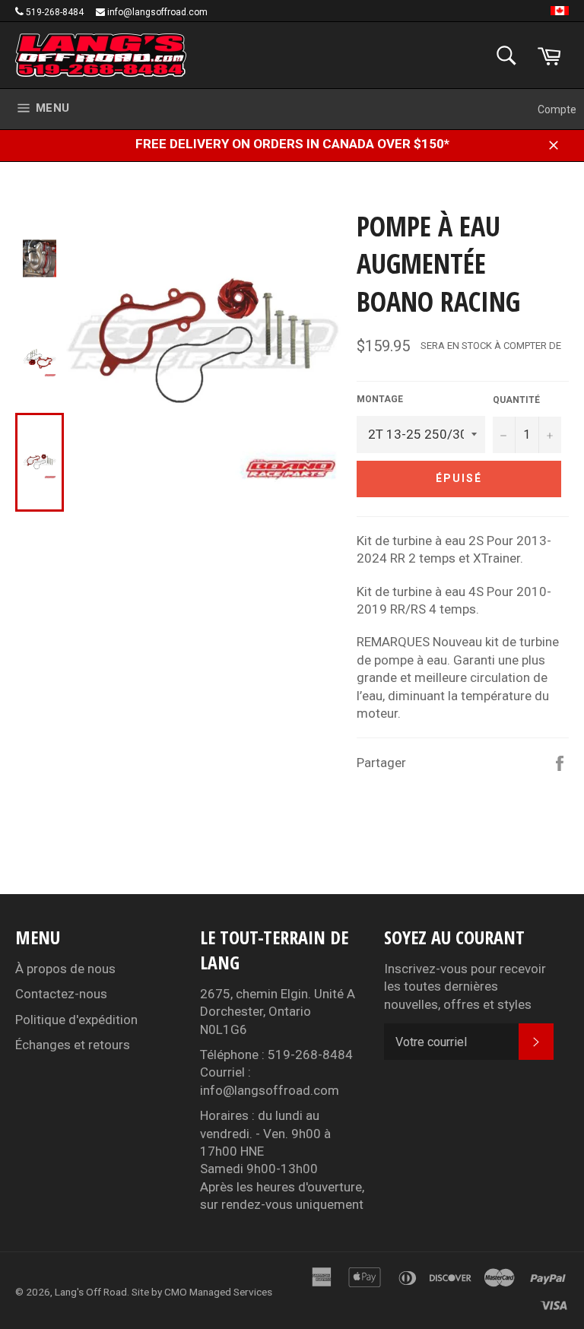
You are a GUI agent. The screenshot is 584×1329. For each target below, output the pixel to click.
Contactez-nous (61, 993)
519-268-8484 (55, 12)
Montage (380, 399)
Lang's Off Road (91, 1292)
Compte (557, 109)
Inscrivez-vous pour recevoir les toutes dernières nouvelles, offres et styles (465, 986)
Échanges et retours (72, 1044)
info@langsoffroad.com (157, 12)
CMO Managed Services (218, 1292)
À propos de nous (65, 968)
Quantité (516, 400)
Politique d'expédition (76, 1019)
